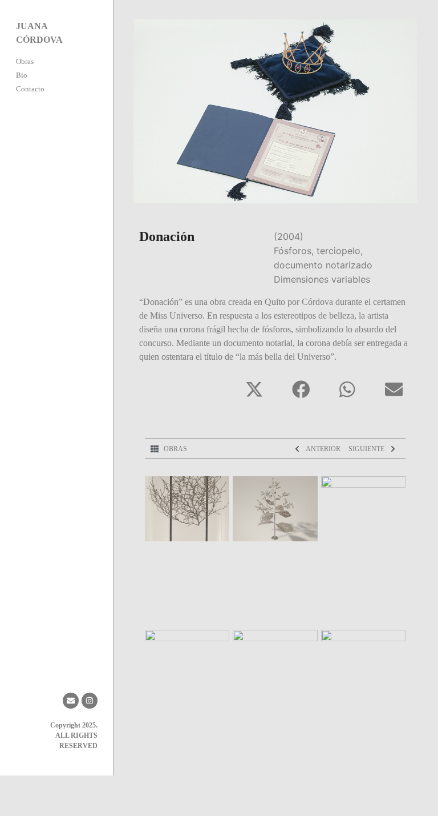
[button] (254, 389)
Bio (21, 75)
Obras (25, 61)
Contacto (30, 89)
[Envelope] (71, 701)
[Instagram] (90, 701)
